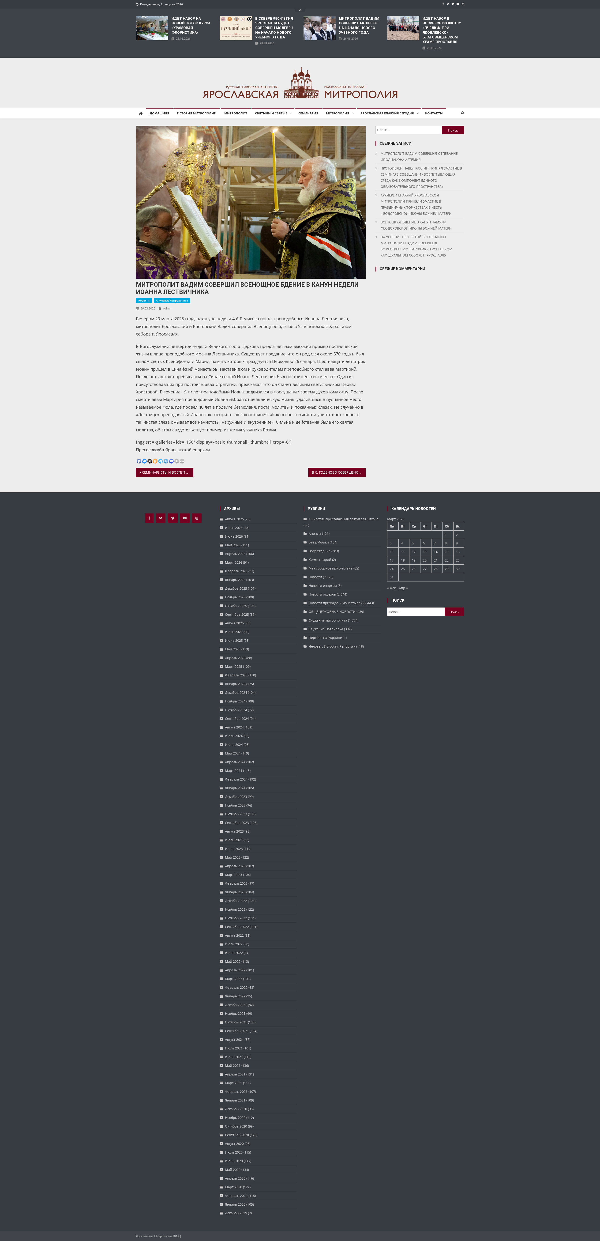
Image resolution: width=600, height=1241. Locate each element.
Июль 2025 (234, 632)
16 (458, 552)
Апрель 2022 (235, 970)
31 (392, 577)
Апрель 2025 (235, 658)
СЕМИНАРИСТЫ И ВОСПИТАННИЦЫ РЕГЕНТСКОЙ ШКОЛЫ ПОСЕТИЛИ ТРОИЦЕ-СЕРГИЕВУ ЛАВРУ (167, 472)
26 (414, 568)
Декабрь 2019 (236, 1213)
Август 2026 (234, 519)
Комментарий (320, 559)
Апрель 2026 (235, 553)
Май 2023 (232, 857)
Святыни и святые (271, 113)
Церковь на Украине (325, 637)
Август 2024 (234, 727)
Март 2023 (233, 874)
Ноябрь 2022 (235, 909)
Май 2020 (232, 1169)
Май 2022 (232, 961)
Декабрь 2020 (236, 1109)
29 (447, 568)
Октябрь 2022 (236, 918)
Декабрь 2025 (236, 588)
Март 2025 (233, 666)
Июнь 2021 (234, 1057)
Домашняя (159, 113)
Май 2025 (232, 649)
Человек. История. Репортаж (332, 646)
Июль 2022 (234, 944)
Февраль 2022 (236, 987)
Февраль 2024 (236, 779)
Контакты (434, 113)
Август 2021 (234, 1039)
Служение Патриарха (326, 629)
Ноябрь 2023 (235, 805)
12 (414, 552)
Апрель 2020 (235, 1178)
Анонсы (315, 533)
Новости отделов (322, 594)
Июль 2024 (234, 736)
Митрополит (235, 113)
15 (447, 552)
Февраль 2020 (236, 1195)
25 (403, 568)
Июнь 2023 (234, 848)
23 (458, 560)
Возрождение (319, 551)
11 (403, 552)
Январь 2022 (235, 996)
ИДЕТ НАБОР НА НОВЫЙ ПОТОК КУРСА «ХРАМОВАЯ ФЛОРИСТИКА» (191, 25)
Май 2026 (232, 545)
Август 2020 (234, 1143)
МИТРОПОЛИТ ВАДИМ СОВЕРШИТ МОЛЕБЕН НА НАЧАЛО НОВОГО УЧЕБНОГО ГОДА (359, 25)
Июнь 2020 (234, 1161)
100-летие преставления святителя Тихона (344, 519)
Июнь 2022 (234, 953)
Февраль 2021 (236, 1091)
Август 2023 (234, 831)
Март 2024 (233, 770)
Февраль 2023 (236, 883)
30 (458, 568)
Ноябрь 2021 (235, 1013)
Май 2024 (232, 753)
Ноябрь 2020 (235, 1117)
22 (447, 560)
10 (392, 552)
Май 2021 (232, 1065)
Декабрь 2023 (236, 796)
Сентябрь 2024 (237, 718)
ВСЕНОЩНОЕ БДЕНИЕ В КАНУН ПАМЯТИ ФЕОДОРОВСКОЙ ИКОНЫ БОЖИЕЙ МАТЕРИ (416, 225)
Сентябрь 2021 (237, 1031)
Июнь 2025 (234, 640)
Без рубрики (319, 542)
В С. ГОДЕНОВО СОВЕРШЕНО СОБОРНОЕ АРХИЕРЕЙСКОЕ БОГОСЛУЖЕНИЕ (339, 472)
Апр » (403, 588)
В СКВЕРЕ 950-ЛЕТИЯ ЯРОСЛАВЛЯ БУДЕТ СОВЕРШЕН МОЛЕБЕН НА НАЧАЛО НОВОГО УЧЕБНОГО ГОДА (274, 27)
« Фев (391, 588)
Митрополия (337, 113)
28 (436, 568)
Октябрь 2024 (236, 710)
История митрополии (197, 113)
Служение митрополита (172, 300)
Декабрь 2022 (236, 900)
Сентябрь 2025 (237, 614)
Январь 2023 (235, 892)
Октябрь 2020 (236, 1126)
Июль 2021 (234, 1048)
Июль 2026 (234, 527)
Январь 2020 (235, 1204)
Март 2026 (233, 562)
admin (167, 308)
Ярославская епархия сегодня (387, 113)
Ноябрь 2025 (235, 597)
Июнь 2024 (234, 744)
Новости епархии (323, 585)
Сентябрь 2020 (237, 1135)
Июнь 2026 (234, 536)
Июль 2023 (234, 840)
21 (436, 560)
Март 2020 (233, 1187)
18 (403, 560)
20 (425, 560)
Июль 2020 (234, 1152)
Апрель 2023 (235, 866)
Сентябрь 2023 (237, 822)
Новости (143, 300)
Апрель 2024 (235, 762)
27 (425, 568)
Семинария (308, 113)
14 (436, 552)
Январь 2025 (235, 684)
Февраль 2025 (236, 675)
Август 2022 (234, 935)
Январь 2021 (235, 1100)
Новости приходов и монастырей (336, 603)
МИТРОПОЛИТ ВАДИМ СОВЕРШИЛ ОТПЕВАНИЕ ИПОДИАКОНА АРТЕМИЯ (419, 156)
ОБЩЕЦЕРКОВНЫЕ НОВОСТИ (332, 611)
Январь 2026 (235, 579)
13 (425, 552)
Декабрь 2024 (236, 692)
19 (414, 560)
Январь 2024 (235, 788)
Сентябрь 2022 (237, 926)
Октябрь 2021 (236, 1022)
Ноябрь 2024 (235, 701)
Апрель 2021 (235, 1074)
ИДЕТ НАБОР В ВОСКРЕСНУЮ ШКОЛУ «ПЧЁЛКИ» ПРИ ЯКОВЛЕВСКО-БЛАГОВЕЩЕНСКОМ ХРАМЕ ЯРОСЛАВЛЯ (442, 30)
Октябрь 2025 (236, 606)
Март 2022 (233, 979)
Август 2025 (234, 623)
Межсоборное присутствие (330, 568)
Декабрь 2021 (236, 1005)
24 (392, 568)
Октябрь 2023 (236, 814)
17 (392, 560)
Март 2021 (233, 1083)
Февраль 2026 (236, 571)
